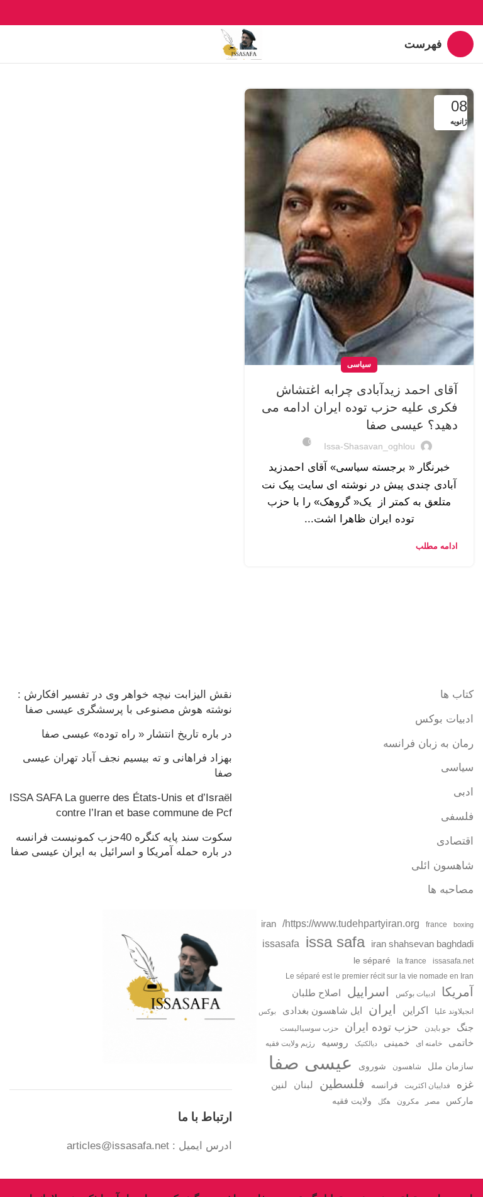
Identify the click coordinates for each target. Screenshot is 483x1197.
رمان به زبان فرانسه (428, 744)
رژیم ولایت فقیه (290, 1043)
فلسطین (342, 1084)
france (436, 924)
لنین (279, 1084)
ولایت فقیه (352, 1101)
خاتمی (461, 1043)
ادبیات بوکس (444, 719)
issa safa (335, 941)
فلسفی (457, 817)
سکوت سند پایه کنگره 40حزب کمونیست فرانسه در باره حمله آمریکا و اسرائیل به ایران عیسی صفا (121, 844)
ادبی (463, 792)
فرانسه (384, 1085)
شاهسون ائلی (442, 866)
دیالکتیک (366, 1043)
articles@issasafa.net (118, 1146)
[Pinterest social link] (242, 12)
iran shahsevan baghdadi (422, 944)
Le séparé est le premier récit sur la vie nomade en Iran (380, 976)
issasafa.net (453, 961)
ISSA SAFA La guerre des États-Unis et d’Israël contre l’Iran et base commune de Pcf (120, 805)
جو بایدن (437, 1028)
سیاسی (359, 364)
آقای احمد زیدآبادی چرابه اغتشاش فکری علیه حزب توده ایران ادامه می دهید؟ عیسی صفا (360, 407)
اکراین (415, 1010)
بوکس (267, 1011)
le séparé (372, 960)
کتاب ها (457, 694)
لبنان (303, 1085)
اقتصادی (455, 841)
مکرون (408, 1101)
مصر (432, 1101)
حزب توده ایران (381, 1026)
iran (268, 923)
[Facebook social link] (271, 12)
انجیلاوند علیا (454, 1011)
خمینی (396, 1043)
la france (411, 961)
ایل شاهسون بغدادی (322, 1011)
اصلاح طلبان (316, 993)
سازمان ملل (451, 1066)
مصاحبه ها (451, 890)
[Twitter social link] (256, 12)
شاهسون (406, 1066)
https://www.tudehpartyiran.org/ (350, 923)
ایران (382, 1009)
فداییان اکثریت (427, 1085)
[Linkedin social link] (227, 12)
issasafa (280, 943)
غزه (465, 1085)
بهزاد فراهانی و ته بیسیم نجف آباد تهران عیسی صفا (127, 765)
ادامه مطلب (437, 546)
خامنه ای (429, 1043)
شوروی (372, 1066)
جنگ (465, 1027)
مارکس (460, 1101)
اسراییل (368, 992)
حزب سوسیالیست (309, 1028)
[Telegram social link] (213, 12)
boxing (463, 924)
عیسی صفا (310, 1062)
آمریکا (457, 992)
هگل (384, 1101)
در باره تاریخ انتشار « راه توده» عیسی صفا (137, 734)
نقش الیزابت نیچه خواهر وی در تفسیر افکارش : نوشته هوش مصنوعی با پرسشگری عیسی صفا (125, 702)
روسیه (334, 1042)
